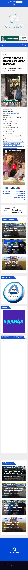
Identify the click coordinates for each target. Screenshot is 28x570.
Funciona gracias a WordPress (9, 564)
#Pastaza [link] (13, 113)
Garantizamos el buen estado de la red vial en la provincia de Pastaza (19, 194)
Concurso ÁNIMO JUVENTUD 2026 (11, 262)
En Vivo (20, 467)
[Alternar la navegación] (25, 45)
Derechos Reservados (16, 68)
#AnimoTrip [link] (6, 109)
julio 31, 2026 (9, 476)
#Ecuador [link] (7, 113)
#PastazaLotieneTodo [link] (9, 146)
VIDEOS (4, 54)
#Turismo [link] (17, 146)
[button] (22, 45)
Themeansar (14, 565)
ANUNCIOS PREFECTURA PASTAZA (10, 224)
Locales (20, 224)
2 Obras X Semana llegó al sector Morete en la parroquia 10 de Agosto (14, 247)
